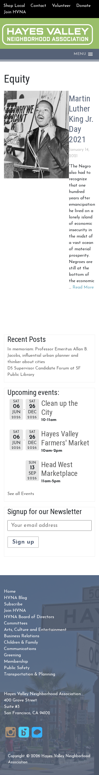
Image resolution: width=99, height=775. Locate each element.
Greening (12, 655)
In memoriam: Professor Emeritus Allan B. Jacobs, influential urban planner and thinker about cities (47, 355)
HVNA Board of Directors (29, 617)
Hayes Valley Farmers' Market (65, 438)
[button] (80, 54)
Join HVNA (15, 12)
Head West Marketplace (59, 469)
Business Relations (21, 636)
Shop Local (14, 6)
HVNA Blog (15, 598)
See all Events (20, 494)
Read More (83, 287)
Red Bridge (79, 762)
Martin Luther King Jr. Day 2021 (81, 118)
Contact (38, 6)
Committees (15, 623)
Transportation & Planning (29, 674)
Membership (16, 662)
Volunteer (61, 6)
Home (10, 591)
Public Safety (17, 668)
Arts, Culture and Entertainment (35, 630)
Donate (83, 6)
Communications (20, 649)
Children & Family (21, 642)
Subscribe (13, 604)
